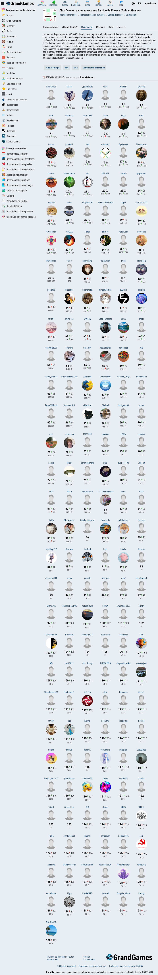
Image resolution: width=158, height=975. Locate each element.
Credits (86, 956)
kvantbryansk (141, 578)
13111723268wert (105, 491)
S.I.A (141, 634)
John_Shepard (105, 318)
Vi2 (87, 173)
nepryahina (87, 260)
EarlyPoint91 (87, 202)
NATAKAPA (51, 922)
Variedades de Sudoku (17, 201)
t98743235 (123, 634)
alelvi (105, 692)
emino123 (69, 318)
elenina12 (141, 260)
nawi (69, 202)
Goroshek (141, 231)
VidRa (51, 520)
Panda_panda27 (51, 778)
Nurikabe (10, 73)
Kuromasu (11, 131)
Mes (76, 67)
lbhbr (69, 462)
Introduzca (150, 3)
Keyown (69, 549)
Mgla (123, 115)
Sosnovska (87, 289)
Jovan (105, 807)
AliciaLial (87, 376)
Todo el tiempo (52, 67)
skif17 (69, 260)
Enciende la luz (13, 83)
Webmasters (52, 959)
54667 (123, 807)
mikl (51, 434)
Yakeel (69, 86)
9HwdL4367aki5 (105, 202)
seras (69, 578)
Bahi (105, 462)
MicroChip (51, 606)
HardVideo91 (69, 836)
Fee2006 (51, 289)
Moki (141, 318)
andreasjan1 (141, 663)
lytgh (123, 260)
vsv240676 (105, 749)
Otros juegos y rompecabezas (21, 216)
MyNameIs (51, 260)
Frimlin (123, 549)
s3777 (123, 318)
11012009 (87, 434)
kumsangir (123, 347)
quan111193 (123, 462)
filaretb (141, 692)
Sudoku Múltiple (14, 206)
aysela (141, 405)
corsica (141, 289)
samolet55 (87, 778)
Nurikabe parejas (14, 78)
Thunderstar (141, 144)
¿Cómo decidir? (69, 27)
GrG (87, 807)
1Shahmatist (51, 634)
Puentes (10, 68)
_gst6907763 (87, 86)
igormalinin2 (69, 778)
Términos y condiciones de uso (92, 966)
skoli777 (87, 749)
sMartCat (87, 405)
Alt (141, 347)
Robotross (105, 634)
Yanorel (105, 893)
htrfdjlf (51, 720)
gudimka (51, 864)
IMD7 (51, 491)
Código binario (13, 141)
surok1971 (87, 115)
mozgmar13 (87, 634)
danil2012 (69, 663)
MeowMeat (69, 520)
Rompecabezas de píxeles (19, 164)
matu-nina (69, 434)
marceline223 (141, 202)
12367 (123, 434)
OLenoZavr (69, 807)
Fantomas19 (87, 491)
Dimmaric (123, 692)
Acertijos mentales (16, 148)
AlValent (123, 86)
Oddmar (51, 173)
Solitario (10, 195)
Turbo (51, 836)
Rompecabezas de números (20, 10)
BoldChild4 (105, 260)
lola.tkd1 (69, 144)
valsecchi (69, 115)
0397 (141, 491)
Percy (87, 231)
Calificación (86, 27)
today (105, 778)
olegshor (69, 289)
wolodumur (51, 893)
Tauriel (105, 115)
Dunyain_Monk (123, 893)
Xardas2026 (123, 836)
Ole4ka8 (105, 405)
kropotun (123, 720)
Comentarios (89, 959)
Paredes (10, 57)
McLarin (105, 578)
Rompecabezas (50, 27)
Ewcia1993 (87, 893)
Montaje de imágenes (16, 190)
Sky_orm (87, 347)
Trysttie (141, 549)
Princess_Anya (123, 376)
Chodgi (141, 893)
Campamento (12, 110)
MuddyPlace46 (69, 864)
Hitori (9, 94)
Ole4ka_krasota (87, 520)
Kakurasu (10, 136)
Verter (9, 15)
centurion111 (51, 578)
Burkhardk (105, 520)
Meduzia (141, 86)
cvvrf (123, 578)
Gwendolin (51, 231)
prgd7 (123, 202)
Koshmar (69, 634)
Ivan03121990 (51, 347)
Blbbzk (141, 807)
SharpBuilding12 (51, 692)
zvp (87, 144)
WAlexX (87, 318)
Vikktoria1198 (87, 864)
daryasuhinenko (123, 663)
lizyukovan (105, 836)
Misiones (100, 27)
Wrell (105, 86)
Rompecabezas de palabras (19, 211)
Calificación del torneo (94, 67)
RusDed (87, 549)
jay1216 (87, 692)
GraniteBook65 (123, 606)
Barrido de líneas (14, 52)
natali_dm (123, 231)
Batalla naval (12, 120)
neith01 (51, 318)
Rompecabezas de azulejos (19, 185)
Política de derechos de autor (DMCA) (126, 966)
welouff (51, 202)
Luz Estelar (11, 89)
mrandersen (141, 376)
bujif (105, 549)
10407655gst (105, 376)
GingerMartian (105, 289)
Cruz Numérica (13, 20)
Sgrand (51, 749)
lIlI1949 (105, 231)
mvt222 (69, 231)
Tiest (123, 491)
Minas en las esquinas (16, 99)
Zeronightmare (87, 462)
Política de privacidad (66, 966)
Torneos (121, 27)
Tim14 (141, 606)
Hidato (9, 41)
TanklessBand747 (69, 606)
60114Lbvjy (87, 663)
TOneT (51, 807)
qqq (69, 720)
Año (67, 67)
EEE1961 (105, 173)
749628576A (105, 663)
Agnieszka (123, 144)
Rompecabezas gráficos (18, 180)
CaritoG (123, 173)
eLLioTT (123, 289)
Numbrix (10, 26)
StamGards (51, 86)
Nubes (9, 115)
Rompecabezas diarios (17, 153)
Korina (87, 720)
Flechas (10, 125)
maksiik (105, 434)
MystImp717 (51, 549)
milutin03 (105, 144)
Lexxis (51, 462)
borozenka (141, 864)
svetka (141, 778)
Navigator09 (123, 405)
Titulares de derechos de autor (60, 956)
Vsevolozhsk (105, 347)
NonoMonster (123, 864)
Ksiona (51, 144)
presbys (141, 434)
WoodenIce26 (105, 864)
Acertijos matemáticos (17, 174)
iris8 (51, 115)
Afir (51, 663)
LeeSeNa (105, 720)
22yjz (69, 893)
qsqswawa (141, 173)
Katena (141, 720)
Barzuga (141, 520)
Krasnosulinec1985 (69, 376)
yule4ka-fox (123, 520)
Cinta (110, 27)
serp (141, 836)
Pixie (141, 115)
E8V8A (105, 606)
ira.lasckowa (87, 606)
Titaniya (69, 347)
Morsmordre (69, 173)
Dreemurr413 (69, 405)
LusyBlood (141, 749)
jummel (87, 836)
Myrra (69, 491)
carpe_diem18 (51, 376)
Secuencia (11, 36)
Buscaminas (12, 104)
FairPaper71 (69, 692)
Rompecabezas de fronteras (20, 159)
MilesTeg (123, 749)
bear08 (69, 749)
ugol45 (87, 578)
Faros (9, 47)
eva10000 (123, 778)
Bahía (9, 31)
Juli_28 (141, 462)
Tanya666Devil (51, 405)
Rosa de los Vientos (16, 62)
